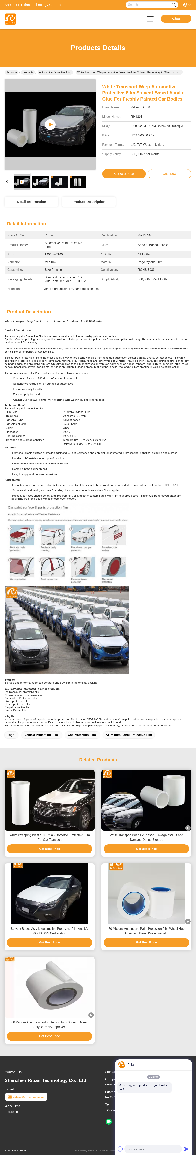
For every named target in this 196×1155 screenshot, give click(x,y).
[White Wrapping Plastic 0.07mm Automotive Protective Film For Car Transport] (50, 800)
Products (28, 72)
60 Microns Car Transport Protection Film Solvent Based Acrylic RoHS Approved (49, 1025)
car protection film (82, 735)
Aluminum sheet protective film (23, 694)
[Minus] (186, 1065)
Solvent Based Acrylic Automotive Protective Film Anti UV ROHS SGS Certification (49, 931)
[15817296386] (108, 1121)
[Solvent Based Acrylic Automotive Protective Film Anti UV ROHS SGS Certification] (49, 894)
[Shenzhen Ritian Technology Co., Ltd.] (26, 19)
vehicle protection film (41, 735)
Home (13, 72)
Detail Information (31, 202)
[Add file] (120, 1149)
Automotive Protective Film (55, 72)
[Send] (186, 1149)
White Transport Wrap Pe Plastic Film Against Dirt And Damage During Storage (146, 837)
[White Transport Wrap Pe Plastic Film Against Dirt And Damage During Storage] (146, 800)
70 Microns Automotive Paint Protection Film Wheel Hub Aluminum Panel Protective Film (147, 931)
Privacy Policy (11, 1150)
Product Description (88, 202)
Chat (176, 19)
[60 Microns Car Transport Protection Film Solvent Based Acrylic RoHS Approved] (50, 987)
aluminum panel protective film (129, 735)
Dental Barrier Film (16, 710)
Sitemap (23, 1150)
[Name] (173, 4)
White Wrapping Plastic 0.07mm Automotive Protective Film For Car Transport (49, 837)
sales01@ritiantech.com (28, 1096)
